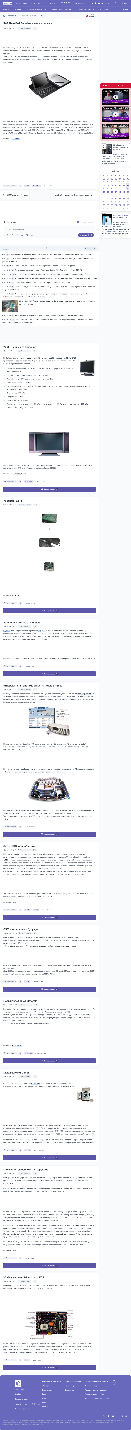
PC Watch (16, 139)
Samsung (27, 361)
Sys (39, 631)
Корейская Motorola (11, 1009)
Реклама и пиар (91, 1386)
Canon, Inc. (35, 1084)
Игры (40, 3)
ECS (29, 1285)
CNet (14, 902)
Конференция (21, 3)
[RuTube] (109, 3)
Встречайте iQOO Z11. (121, 215)
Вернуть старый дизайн (24, 1409)
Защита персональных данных (97, 1398)
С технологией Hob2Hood (118, 152)
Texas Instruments (65, 860)
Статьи (18, 9)
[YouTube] (99, 3)
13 (13, 274)
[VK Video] (122, 85)
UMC (6, 860)
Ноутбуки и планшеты (85, 9)
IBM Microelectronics (11, 1188)
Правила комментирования (96, 1390)
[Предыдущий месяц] (103, 171)
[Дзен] (95, 3)
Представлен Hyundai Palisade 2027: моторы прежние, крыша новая (42, 283)
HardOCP (15, 595)
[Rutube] (127, 85)
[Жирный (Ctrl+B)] (7, 235)
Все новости (89, 249)
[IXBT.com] (4, 16)
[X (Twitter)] (105, 3)
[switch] (78, 222)
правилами (91, 222)
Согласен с (84, 222)
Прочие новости (21, 16)
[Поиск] (115, 3)
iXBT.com (46, 1386)
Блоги (32, 3)
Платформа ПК (106, 9)
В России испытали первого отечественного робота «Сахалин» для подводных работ (49, 315)
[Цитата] (22, 235)
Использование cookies (94, 1394)
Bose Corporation (84, 694)
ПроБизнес (50, 3)
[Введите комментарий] (49, 229)
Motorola (86, 1188)
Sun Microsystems (46, 854)
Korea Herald (17, 1046)
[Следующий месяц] (128, 171)
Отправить (86, 235)
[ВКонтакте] (92, 3)
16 (30, 301)
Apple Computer (81, 1225)
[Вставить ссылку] (32, 235)
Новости (6, 9)
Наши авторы (70, 1386)
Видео (106, 86)
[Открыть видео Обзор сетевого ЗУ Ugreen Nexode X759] (115, 97)
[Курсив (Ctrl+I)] (12, 235)
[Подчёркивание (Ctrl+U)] (17, 235)
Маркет (45, 1406)
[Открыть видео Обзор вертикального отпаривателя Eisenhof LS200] (115, 131)
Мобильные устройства (61, 9)
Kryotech (6, 631)
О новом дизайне (21, 1399)
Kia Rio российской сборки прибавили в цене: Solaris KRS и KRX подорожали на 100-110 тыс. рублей (50, 254)
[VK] (104, 1416)
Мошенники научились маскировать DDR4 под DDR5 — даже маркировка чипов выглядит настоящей (56, 278)
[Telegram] (102, 3)
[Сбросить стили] (27, 235)
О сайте (18, 1394)
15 (13, 319)
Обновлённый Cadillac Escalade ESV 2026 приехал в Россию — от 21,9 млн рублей (42, 266)
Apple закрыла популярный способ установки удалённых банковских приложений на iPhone (52, 274)
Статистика (69, 1390)
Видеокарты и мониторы (36, 9)
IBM (42, 48)
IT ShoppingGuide (19, 474)
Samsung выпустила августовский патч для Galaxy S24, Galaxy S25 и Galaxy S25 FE (48, 270)
